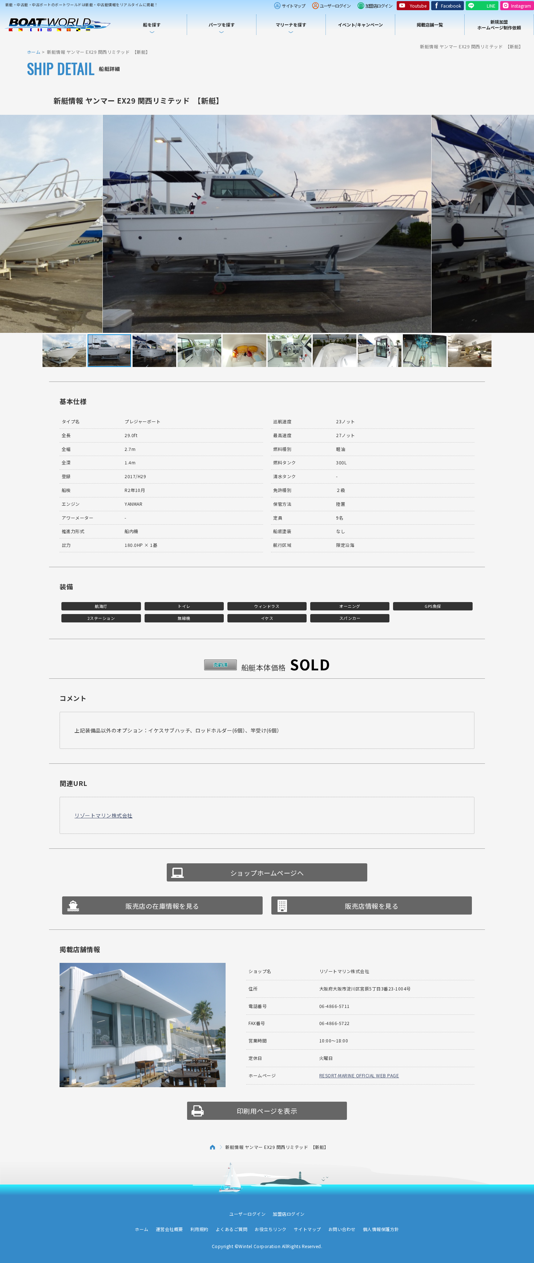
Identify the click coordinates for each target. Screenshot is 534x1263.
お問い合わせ (342, 1229)
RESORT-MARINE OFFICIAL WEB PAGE (359, 1075)
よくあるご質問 (232, 1229)
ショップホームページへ (267, 872)
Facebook (451, 6)
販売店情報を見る (372, 906)
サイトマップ (293, 6)
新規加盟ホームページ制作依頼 (499, 25)
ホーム (34, 52)
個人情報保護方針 (381, 1229)
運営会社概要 (169, 1229)
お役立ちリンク (271, 1229)
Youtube (418, 6)
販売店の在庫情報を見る (162, 906)
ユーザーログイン (335, 6)
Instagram (521, 6)
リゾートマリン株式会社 (103, 815)
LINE (491, 6)
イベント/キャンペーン (360, 24)
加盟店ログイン (378, 6)
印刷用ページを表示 (267, 1110)
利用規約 (199, 1229)
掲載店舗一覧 (430, 24)
